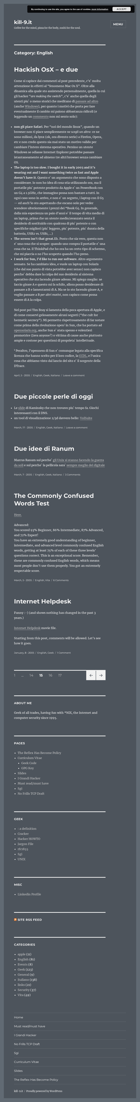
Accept (121, 9)
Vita (47, 580)
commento (41, 116)
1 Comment (64, 652)
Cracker (23, 834)
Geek (46, 375)
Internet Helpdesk (42, 601)
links (21, 985)
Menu (118, 24)
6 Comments (61, 580)
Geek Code (28, 763)
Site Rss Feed (30, 920)
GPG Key (27, 768)
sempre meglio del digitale (86, 465)
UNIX (21, 859)
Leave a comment (74, 375)
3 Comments (72, 474)
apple (22, 954)
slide (21, 408)
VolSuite (86, 418)
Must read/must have (33, 783)
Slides (22, 773)
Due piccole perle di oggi (53, 396)
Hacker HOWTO (29, 839)
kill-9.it (23, 22)
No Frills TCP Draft (31, 793)
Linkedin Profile (29, 894)
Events (23, 964)
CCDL (83, 356)
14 (32, 675)
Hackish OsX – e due (46, 69)
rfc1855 (23, 849)
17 (61, 675)
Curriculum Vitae (30, 758)
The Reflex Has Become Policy (39, 753)
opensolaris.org (25, 330)
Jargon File (25, 844)
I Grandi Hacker (29, 778)
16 (51, 675)
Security (24, 990)
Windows (31, 106)
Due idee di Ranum (44, 448)
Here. (18, 515)
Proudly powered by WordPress (44, 1091)
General (23, 974)
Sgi (20, 788)
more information (100, 9)
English (37, 375)
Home (18, 1017)
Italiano (55, 375)
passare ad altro (86, 101)
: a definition (27, 828)
